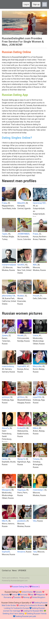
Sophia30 (6, 552)
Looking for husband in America (32, 605)
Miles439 (21, 203)
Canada (38, 592)
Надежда (21, 490)
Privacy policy (24, 578)
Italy (31, 595)
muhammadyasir (9, 265)
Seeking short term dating (13, 614)
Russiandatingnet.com (19, 581)
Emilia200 (21, 428)
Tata (35, 552)
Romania (7, 597)
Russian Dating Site (20, 587)
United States (27, 592)
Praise (35, 234)
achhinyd (5, 397)
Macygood (6, 490)
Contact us (6, 570)
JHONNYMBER (23, 234)
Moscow (34, 587)
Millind (35, 428)
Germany (23, 595)
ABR (35, 265)
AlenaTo (5, 428)
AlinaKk (20, 335)
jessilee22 (21, 521)
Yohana (36, 459)
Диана (5, 335)
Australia (5, 595)
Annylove (21, 552)
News (14, 570)
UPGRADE (22, 570)
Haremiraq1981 (39, 203)
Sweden (17, 597)
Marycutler (37, 366)
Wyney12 (21, 459)
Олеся (35, 335)
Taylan (4, 234)
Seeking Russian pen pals (25, 616)
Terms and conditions (10, 578)
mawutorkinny (8, 366)
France (14, 595)
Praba (4, 203)
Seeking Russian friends (37, 614)
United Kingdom (38, 597)
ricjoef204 (37, 397)
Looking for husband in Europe (16, 608)
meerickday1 (38, 490)
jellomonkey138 (8, 296)
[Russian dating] (24, 23)
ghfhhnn (20, 397)
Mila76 (4, 521)
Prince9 (36, 296)
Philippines (40, 595)
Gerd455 (20, 265)
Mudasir (20, 296)
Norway (26, 597)
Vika (34, 521)
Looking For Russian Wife (33, 611)
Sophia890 (21, 366)
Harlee (4, 459)
